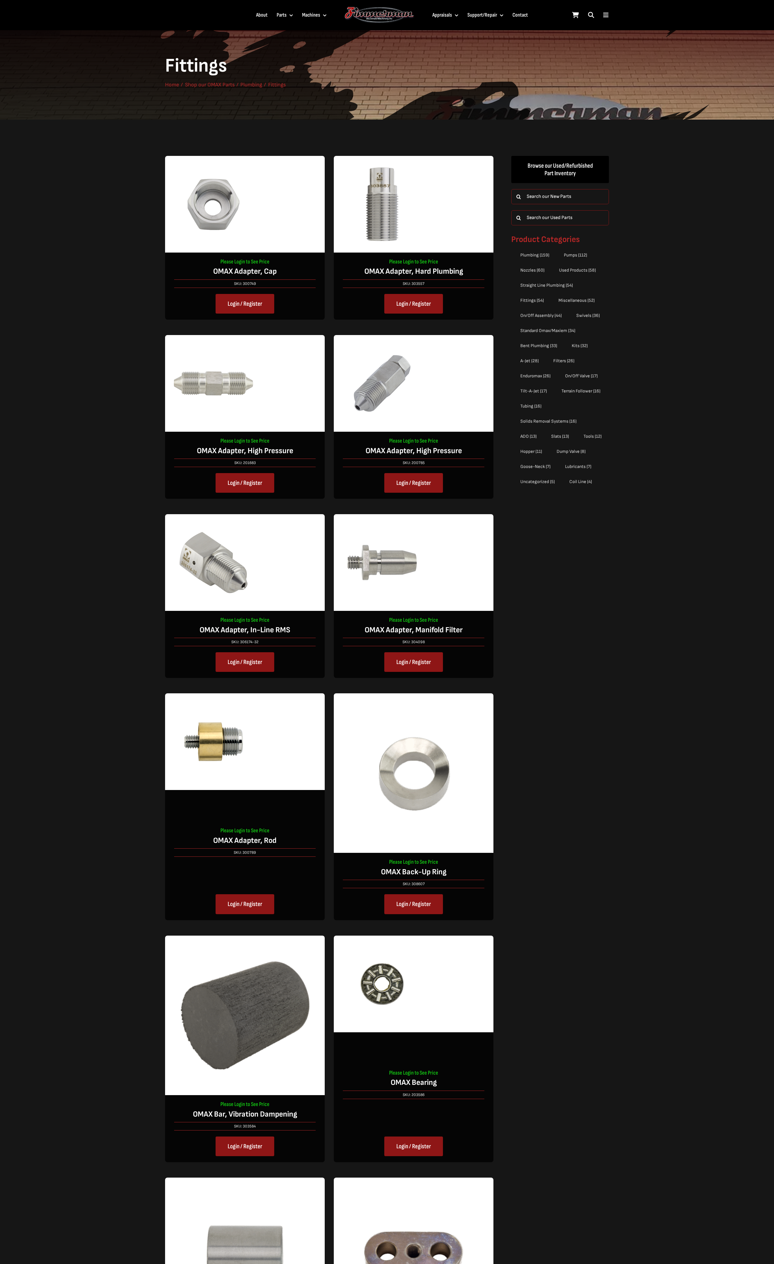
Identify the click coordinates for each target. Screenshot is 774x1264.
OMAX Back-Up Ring (414, 872)
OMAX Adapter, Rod (245, 840)
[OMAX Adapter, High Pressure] (213, 340)
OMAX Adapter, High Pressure (245, 451)
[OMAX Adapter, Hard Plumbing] (382, 161)
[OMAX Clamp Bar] (413, 1182)
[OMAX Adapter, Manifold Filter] (382, 519)
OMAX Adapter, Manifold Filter (414, 630)
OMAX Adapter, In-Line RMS (245, 630)
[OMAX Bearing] (382, 940)
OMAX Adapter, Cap (245, 271)
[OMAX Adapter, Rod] (213, 698)
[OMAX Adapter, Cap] (213, 161)
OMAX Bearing (414, 1082)
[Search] (591, 15)
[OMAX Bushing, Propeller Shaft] (245, 1182)
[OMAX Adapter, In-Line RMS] (213, 519)
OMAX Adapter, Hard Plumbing (413, 271)
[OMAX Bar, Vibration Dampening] (245, 940)
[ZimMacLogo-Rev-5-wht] (379, 9)
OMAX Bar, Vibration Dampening (245, 1114)
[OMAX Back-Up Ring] (413, 698)
